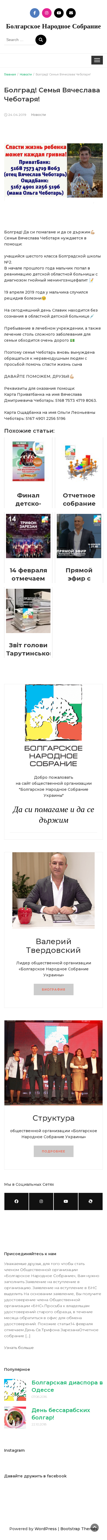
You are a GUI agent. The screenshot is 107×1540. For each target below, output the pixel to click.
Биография (53, 989)
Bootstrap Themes (79, 1528)
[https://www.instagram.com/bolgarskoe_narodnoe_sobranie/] (41, 1201)
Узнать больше (19, 1347)
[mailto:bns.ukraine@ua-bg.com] (90, 1201)
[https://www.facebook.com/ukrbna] (16, 1201)
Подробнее (53, 1151)
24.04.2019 (17, 115)
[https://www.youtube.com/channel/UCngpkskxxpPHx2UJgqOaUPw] (66, 1201)
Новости (38, 115)
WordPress (46, 1528)
